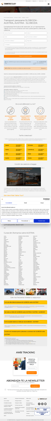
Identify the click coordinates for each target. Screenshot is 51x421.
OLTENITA (20, 270)
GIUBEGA (20, 249)
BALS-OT (5, 249)
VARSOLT (35, 280)
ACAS (5, 236)
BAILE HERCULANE (7, 246)
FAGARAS (20, 237)
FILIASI (20, 240)
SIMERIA (34, 255)
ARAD (5, 242)
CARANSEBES (6, 270)
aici (30, 342)
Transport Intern (18, 400)
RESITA (34, 239)
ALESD (5, 240)
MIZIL (20, 265)
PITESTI (20, 281)
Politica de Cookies (40, 419)
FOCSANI (20, 242)
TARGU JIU (35, 265)
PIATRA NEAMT (21, 279)
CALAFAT (5, 264)
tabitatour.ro (15, 307)
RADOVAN (35, 236)
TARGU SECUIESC (36, 268)
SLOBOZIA (35, 258)
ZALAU (34, 283)
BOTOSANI (6, 258)
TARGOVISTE (35, 263)
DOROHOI (6, 283)
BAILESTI (5, 247)
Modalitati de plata (7, 402)
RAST (34, 237)
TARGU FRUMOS (36, 264)
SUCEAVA (35, 259)
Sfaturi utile (28, 398)
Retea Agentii (29, 1)
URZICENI (35, 279)
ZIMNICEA (35, 284)
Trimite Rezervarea (25, 56)
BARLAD (5, 251)
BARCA (5, 250)
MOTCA (20, 267)
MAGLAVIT (21, 262)
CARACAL (6, 268)
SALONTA (35, 245)
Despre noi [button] (35, 1)
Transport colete (18, 402)
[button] (31, 372)
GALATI (20, 246)
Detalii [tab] (25, 202)
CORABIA (6, 276)
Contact (28, 413)
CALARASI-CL (6, 265)
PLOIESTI (20, 282)
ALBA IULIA (6, 239)
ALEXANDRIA (6, 241)
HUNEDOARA (21, 255)
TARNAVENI (35, 270)
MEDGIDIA (21, 263)
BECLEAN (6, 254)
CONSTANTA (6, 275)
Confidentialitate (33, 419)
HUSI (19, 256)
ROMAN (34, 241)
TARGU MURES (36, 266)
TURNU (34, 275)
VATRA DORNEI (36, 282)
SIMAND (34, 254)
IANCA (20, 257)
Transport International (19, 398)
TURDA (34, 274)
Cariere (27, 400)
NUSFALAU (21, 268)
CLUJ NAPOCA (6, 274)
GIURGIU (20, 250)
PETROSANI (21, 277)
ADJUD (5, 237)
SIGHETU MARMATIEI (37, 253)
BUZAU (5, 263)
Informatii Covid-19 (30, 415)
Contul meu (41, 1)
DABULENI (6, 279)
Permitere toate (41, 220)
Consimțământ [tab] (9, 202)
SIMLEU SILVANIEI (36, 256)
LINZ (5, 227)
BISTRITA (5, 256)
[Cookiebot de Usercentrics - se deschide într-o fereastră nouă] (44, 199)
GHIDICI (20, 248)
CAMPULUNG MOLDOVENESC (9, 267)
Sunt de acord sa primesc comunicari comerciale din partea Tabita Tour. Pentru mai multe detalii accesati (26, 53)
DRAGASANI (6, 284)
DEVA (5, 282)
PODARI (20, 283)
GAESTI (20, 245)
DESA (5, 281)
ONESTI (20, 271)
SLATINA (34, 257)
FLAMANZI (20, 241)
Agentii (5, 398)
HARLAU (20, 253)
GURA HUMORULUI (22, 251)
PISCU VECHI (21, 280)
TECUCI (34, 271)
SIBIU (34, 250)
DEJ (4, 280)
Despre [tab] (42, 202)
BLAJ (5, 257)
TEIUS (34, 272)
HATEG (20, 254)
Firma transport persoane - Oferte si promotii (30, 404)
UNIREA (34, 277)
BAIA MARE (6, 245)
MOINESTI (20, 266)
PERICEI (20, 275)
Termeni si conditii (27, 419)
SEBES (34, 248)
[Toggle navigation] (48, 4)
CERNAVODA (6, 273)
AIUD (5, 238)
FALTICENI (20, 238)
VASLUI (34, 281)
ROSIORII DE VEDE (36, 242)
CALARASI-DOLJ (7, 266)
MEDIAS (20, 264)
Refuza (9, 220)
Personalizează (25, 220)
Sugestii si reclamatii (30, 411)
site (38, 325)
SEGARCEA (35, 249)
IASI (19, 258)
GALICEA (20, 247)
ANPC (5, 415)
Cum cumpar (6, 400)
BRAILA (5, 259)
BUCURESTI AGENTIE (8, 262)
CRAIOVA (5, 277)
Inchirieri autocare (18, 405)
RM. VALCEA (35, 240)
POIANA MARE (21, 284)
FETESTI (20, 239)
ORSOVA (20, 273)
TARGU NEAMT (36, 267)
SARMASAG (35, 246)
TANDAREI (35, 262)
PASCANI (20, 274)
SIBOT (34, 251)
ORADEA (20, 272)
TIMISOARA (35, 273)
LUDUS (20, 259)
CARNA (5, 272)
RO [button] (45, 1)
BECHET (5, 253)
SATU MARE (35, 247)
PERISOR (20, 276)
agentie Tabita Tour (33, 307)
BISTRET (5, 255)
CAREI (5, 271)
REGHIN (34, 238)
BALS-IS (5, 248)
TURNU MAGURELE (36, 276)
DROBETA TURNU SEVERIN (24, 236)
